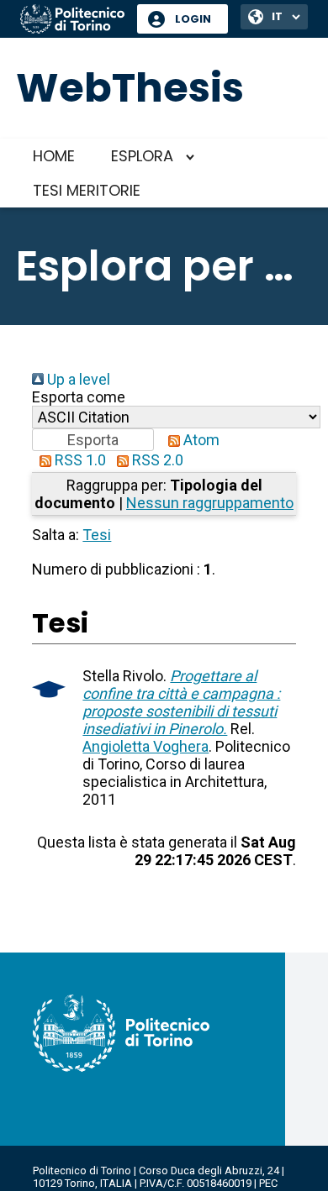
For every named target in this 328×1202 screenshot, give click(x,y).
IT (277, 16)
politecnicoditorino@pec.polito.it (113, 1195)
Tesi (96, 534)
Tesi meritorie (86, 190)
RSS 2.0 (156, 460)
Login (193, 19)
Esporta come (78, 397)
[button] (93, 439)
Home (54, 155)
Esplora (142, 155)
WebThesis (130, 88)
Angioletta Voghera (145, 746)
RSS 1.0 (78, 460)
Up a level (77, 379)
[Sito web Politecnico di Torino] (72, 20)
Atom (200, 440)
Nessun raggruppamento (210, 503)
